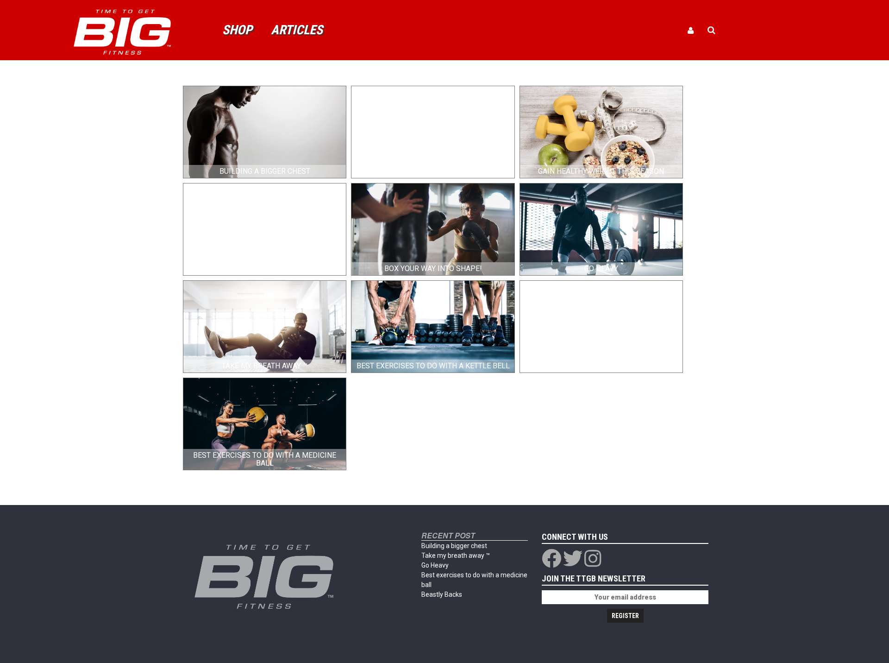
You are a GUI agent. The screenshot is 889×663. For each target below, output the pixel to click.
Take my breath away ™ (455, 555)
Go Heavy (435, 565)
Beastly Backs (441, 594)
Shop (237, 30)
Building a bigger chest (454, 545)
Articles (297, 30)
